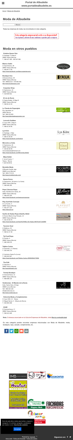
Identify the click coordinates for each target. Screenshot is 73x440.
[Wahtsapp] (16, 331)
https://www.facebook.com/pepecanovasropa (15, 197)
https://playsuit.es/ (7, 209)
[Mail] (21, 331)
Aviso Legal (9, 438)
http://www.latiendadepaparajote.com (13, 116)
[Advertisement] (36, 355)
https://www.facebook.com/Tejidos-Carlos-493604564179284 (20, 258)
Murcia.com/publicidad (59, 317)
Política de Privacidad (19, 438)
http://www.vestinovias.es (9, 292)
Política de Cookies (32, 438)
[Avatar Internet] (18, 408)
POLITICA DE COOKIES (21, 425)
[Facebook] (6, 331)
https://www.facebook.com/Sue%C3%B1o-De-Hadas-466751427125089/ (24, 221)
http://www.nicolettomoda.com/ (11, 175)
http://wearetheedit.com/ (9, 268)
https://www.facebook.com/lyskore (12, 138)
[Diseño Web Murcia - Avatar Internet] (36, 437)
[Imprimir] (26, 331)
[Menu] (3, 3)
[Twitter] (11, 331)
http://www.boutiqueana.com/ (11, 83)
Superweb (32, 437)
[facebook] (67, 437)
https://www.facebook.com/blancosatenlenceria (16, 71)
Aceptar (17, 429)
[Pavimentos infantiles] (36, 408)
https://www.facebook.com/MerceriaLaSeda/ (15, 152)
